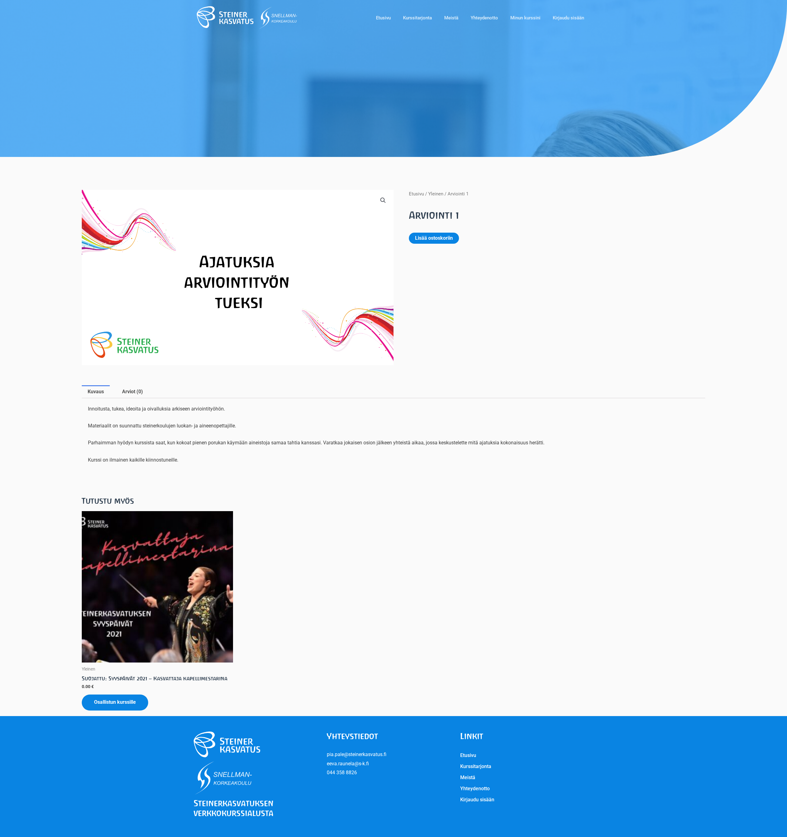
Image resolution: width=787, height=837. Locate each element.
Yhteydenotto (484, 18)
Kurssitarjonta (417, 18)
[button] (383, 200)
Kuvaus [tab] (96, 391)
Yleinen (435, 194)
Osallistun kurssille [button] (115, 702)
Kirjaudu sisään (568, 18)
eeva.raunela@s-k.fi (348, 764)
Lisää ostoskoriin (434, 238)
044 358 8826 (342, 772)
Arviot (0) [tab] (132, 391)
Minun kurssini (525, 18)
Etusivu (383, 18)
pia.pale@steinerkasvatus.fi (356, 754)
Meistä (451, 18)
